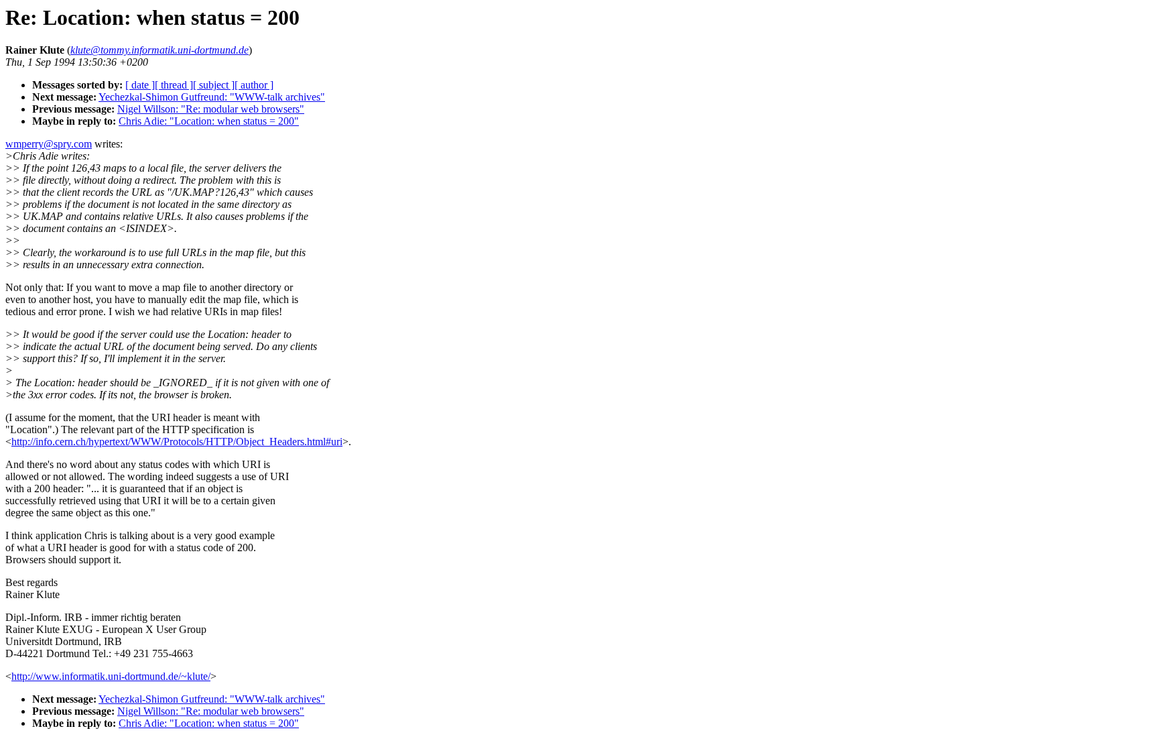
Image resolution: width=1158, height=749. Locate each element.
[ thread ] (174, 85)
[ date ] (140, 85)
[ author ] (254, 85)
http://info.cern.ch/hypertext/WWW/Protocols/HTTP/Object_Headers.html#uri (176, 441)
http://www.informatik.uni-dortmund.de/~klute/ (110, 676)
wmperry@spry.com (48, 144)
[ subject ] (214, 85)
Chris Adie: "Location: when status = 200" (209, 121)
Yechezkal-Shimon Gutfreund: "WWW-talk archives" (212, 97)
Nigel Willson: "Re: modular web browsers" (210, 109)
